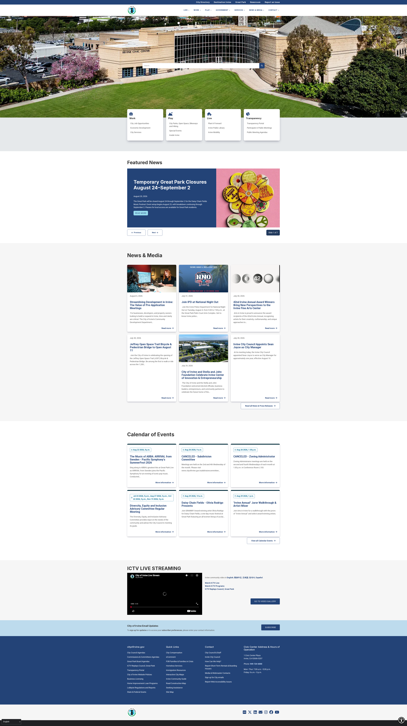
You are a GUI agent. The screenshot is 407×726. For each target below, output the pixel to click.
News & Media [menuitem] (256, 10)
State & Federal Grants (136, 692)
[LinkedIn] (255, 713)
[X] (250, 713)
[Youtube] (277, 713)
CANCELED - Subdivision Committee (196, 458)
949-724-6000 (256, 664)
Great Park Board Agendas (138, 661)
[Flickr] (244, 713)
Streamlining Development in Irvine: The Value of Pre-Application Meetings (151, 305)
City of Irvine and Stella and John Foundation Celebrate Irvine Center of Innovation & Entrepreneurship (203, 375)
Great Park (240, 2)
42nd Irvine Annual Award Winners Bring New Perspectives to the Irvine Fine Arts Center (254, 305)
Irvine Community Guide (176, 679)
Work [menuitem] (197, 10)
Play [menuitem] (208, 10)
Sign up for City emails (214, 677)
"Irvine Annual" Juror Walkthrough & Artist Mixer (254, 504)
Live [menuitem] (187, 10)
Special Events (175, 131)
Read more (140, 213)
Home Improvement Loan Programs (142, 683)
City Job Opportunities (139, 123)
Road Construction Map (176, 683)
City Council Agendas (136, 653)
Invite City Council (212, 657)
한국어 (252, 577)
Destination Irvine (222, 2)
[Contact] (260, 713)
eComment (171, 657)
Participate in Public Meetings (259, 128)
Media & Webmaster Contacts (217, 673)
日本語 (245, 577)
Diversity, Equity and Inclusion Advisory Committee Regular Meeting (148, 508)
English (230, 577)
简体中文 (238, 577)
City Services (135, 132)
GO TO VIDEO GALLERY (265, 601)
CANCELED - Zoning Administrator (254, 456)
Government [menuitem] (223, 10)
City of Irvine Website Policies (139, 674)
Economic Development (140, 128)
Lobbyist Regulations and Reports (141, 688)
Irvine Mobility (214, 132)
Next (154, 233)
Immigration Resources (176, 670)
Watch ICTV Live (212, 583)
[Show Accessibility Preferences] (401, 720)
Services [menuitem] (239, 10)
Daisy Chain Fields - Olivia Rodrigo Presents (202, 504)
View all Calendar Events (262, 541)
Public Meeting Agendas (257, 132)
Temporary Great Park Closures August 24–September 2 (170, 185)
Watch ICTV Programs (214, 586)
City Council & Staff (213, 653)
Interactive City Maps (175, 674)
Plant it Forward (214, 123)
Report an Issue (272, 2)
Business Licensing (135, 679)
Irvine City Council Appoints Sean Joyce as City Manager (253, 346)
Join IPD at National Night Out (200, 302)
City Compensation (174, 653)
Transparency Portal (255, 123)
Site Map (170, 692)
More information (163, 482)
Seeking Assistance (174, 688)
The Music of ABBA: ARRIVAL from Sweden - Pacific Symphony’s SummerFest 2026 (151, 459)
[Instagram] (266, 713)
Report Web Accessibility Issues (218, 682)
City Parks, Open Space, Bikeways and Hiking (183, 124)
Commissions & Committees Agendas (143, 657)
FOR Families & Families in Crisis (179, 661)
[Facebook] (271, 713)
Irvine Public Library (216, 128)
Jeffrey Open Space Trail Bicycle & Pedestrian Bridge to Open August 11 (151, 347)
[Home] (132, 10)
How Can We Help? (213, 661)
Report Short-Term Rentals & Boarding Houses (221, 667)
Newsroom (255, 2)
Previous (137, 233)
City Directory (203, 2)
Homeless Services (174, 666)
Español (259, 577)
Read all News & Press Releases (259, 406)
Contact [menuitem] (273, 10)
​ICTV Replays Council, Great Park (219, 589)
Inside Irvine (174, 135)
